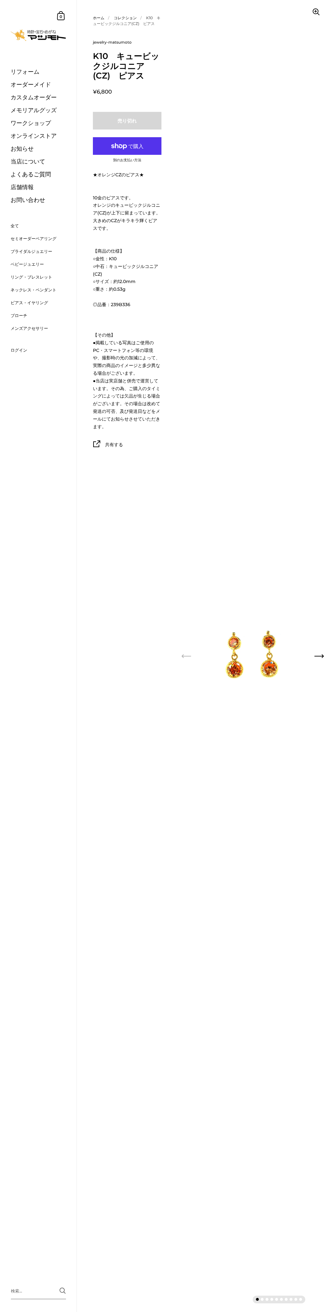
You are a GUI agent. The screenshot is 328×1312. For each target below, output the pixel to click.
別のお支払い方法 (127, 160)
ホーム (98, 17)
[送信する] (62, 1290)
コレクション (125, 17)
